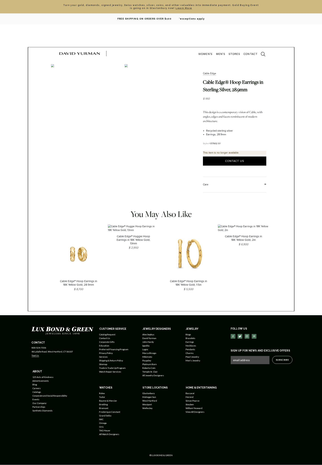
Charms (190, 353)
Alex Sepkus (148, 334)
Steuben (190, 404)
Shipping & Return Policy (111, 360)
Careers (36, 388)
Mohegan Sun (149, 397)
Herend (189, 397)
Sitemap (103, 364)
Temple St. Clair (150, 371)
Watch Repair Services (110, 371)
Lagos (145, 349)
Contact (250, 54)
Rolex (102, 393)
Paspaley (146, 360)
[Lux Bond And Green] (62, 330)
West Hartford (149, 400)
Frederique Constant (109, 411)
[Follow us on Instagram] (247, 336)
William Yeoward (194, 408)
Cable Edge (209, 73)
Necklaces (191, 345)
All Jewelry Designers (153, 375)
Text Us (35, 355)
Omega (103, 423)
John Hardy (148, 342)
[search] (261, 54)
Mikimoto (147, 356)
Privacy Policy (106, 353)
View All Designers (195, 411)
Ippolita (145, 345)
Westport (147, 404)
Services (103, 356)
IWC (101, 419)
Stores (234, 54)
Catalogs (36, 392)
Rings (188, 334)
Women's (205, 54)
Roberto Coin (148, 368)
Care (205, 184)
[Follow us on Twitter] (240, 336)
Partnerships (38, 406)
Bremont (103, 408)
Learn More (184, 8)
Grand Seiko (105, 415)
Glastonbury (148, 393)
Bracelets (190, 338)
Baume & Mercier (108, 400)
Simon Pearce (192, 400)
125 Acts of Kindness (42, 377)
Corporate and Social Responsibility (49, 395)
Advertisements (40, 380)
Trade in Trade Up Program (112, 368)
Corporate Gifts (107, 342)
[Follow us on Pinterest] (254, 336)
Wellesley (147, 408)
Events (35, 399)
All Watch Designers (109, 434)
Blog (34, 384)
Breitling (103, 404)
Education (104, 345)
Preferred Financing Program (113, 349)
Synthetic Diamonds (42, 410)
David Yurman (149, 338)
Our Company (39, 403)
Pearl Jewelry (192, 356)
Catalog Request (107, 334)
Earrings (190, 342)
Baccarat (190, 393)
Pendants (190, 349)
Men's (220, 54)
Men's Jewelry (193, 360)
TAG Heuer (104, 430)
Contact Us (234, 161)
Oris (101, 426)
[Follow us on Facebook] (233, 336)
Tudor (102, 397)
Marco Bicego (149, 353)
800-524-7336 (38, 347)
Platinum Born (149, 364)
